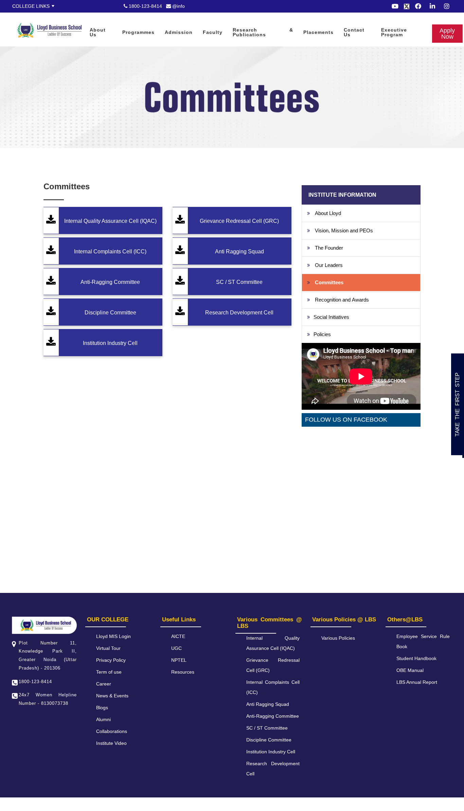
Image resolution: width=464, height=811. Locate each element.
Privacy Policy (111, 660)
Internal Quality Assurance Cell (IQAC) (110, 221)
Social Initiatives (331, 317)
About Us (98, 32)
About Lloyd (328, 213)
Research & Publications (263, 32)
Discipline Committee (110, 312)
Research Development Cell (239, 312)
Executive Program (394, 32)
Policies (322, 334)
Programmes (138, 32)
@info (178, 6)
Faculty (212, 32)
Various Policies (338, 638)
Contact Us (354, 32)
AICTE (178, 636)
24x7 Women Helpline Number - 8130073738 (48, 699)
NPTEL (178, 660)
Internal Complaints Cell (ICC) (110, 251)
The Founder (329, 247)
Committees (329, 282)
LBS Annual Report (416, 682)
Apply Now (11, 17)
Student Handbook (416, 658)
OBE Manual (410, 670)
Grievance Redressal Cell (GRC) (239, 221)
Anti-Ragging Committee (110, 282)
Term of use (109, 672)
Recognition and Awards (342, 299)
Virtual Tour (108, 648)
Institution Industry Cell (110, 343)
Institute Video (111, 743)
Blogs (102, 707)
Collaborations (111, 731)
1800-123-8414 (144, 6)
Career (103, 684)
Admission (179, 32)
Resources (182, 672)
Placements (318, 32)
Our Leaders (329, 265)
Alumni (103, 719)
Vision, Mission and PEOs (344, 230)
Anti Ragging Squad (239, 251)
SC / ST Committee (239, 282)
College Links (31, 6)
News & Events (112, 695)
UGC (176, 648)
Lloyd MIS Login (113, 636)
